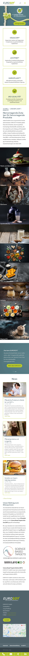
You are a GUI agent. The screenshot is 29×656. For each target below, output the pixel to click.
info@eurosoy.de (11, 615)
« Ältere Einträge (7, 498)
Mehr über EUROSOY (14, 365)
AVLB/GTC (23, 645)
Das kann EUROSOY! (11, 350)
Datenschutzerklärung (14, 645)
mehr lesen (7, 416)
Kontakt (6, 620)
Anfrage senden (19, 23)
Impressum (5, 645)
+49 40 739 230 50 (11, 612)
